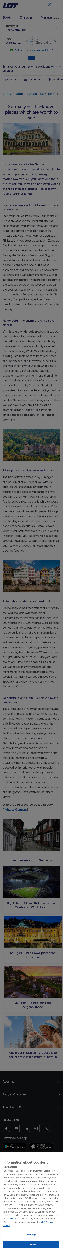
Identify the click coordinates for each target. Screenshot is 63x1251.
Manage (31, 1234)
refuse (12, 1218)
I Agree (31, 1244)
